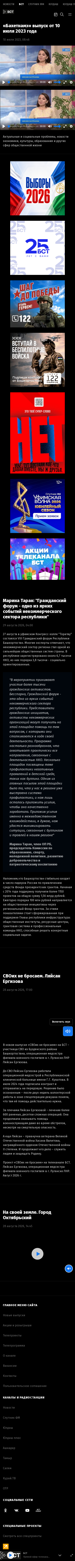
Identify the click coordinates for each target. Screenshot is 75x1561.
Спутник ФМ (36, 4)
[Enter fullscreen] (71, 1555)
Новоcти (8, 4)
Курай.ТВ (9, 1478)
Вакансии (10, 1365)
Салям (7, 1468)
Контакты (9, 1376)
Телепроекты (12, 1335)
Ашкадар (9, 1448)
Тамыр (7, 1458)
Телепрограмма (14, 1345)
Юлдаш (53, 4)
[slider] (23, 82)
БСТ (21, 4)
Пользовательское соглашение (25, 1386)
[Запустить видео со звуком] (37, 1254)
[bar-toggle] (70, 14)
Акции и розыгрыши (17, 1325)
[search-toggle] (62, 14)
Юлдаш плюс (12, 1438)
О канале (9, 1355)
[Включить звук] (68, 1031)
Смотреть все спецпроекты (22, 1536)
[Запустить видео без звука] (69, 1269)
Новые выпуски (14, 1315)
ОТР (5, 1488)
